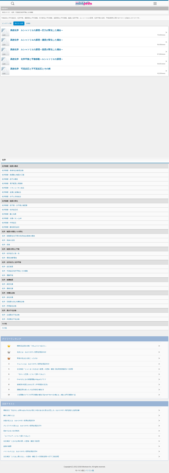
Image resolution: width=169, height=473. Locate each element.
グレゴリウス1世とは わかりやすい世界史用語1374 (22, 426)
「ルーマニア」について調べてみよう (16, 436)
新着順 (28, 23)
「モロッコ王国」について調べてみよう (31, 374)
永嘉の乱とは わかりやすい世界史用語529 (19, 420)
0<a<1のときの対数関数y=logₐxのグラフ (31, 379)
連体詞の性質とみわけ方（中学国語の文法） (33, 384)
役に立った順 (19, 23)
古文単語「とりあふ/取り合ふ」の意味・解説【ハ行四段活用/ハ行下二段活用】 (31, 456)
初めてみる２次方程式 (11, 431)
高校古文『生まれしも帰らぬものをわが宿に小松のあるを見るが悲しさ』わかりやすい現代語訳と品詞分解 (41, 410)
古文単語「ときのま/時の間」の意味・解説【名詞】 (21, 441)
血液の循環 (7, 446)
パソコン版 (89, 470)
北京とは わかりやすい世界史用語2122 (31, 352)
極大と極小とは (9, 415)
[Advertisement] (84, 116)
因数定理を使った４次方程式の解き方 (30, 390)
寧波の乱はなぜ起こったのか (27, 358)
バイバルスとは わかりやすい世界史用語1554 (20, 451)
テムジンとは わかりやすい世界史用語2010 (33, 364)
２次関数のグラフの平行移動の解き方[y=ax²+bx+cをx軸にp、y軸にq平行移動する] (46, 395)
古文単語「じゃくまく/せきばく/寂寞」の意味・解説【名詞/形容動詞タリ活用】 (45, 369)
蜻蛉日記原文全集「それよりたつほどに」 (32, 346)
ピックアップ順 (6, 23)
